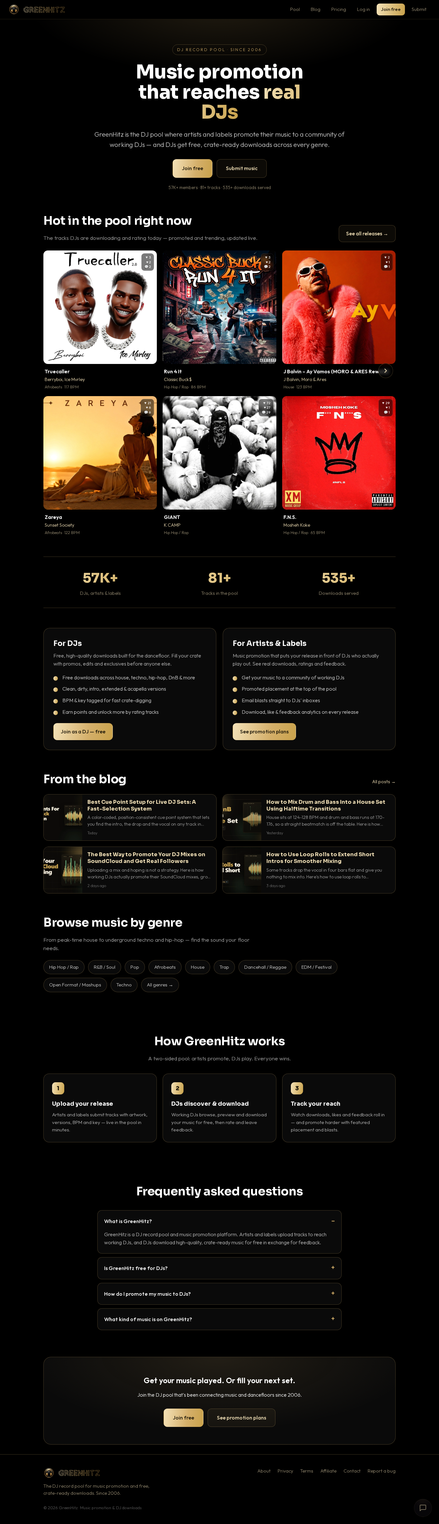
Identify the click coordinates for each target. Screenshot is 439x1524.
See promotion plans (264, 731)
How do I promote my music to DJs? (147, 1293)
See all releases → (367, 233)
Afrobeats (165, 967)
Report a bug (382, 1471)
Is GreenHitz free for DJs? (136, 1268)
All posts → (384, 782)
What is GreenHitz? (128, 1221)
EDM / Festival (316, 967)
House (197, 967)
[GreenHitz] (37, 9)
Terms (306, 1471)
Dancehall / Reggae (265, 967)
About (264, 1471)
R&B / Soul (104, 967)
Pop (134, 967)
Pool (295, 9)
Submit (419, 9)
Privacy (285, 1471)
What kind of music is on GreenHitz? (148, 1319)
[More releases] (385, 370)
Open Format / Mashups (75, 985)
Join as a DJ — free (83, 731)
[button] (147, 355)
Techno (124, 985)
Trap (224, 967)
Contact (352, 1471)
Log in (363, 9)
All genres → (160, 985)
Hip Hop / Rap (64, 967)
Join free (391, 9)
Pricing (338, 9)
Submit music (241, 168)
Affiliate (328, 1471)
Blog (315, 9)
